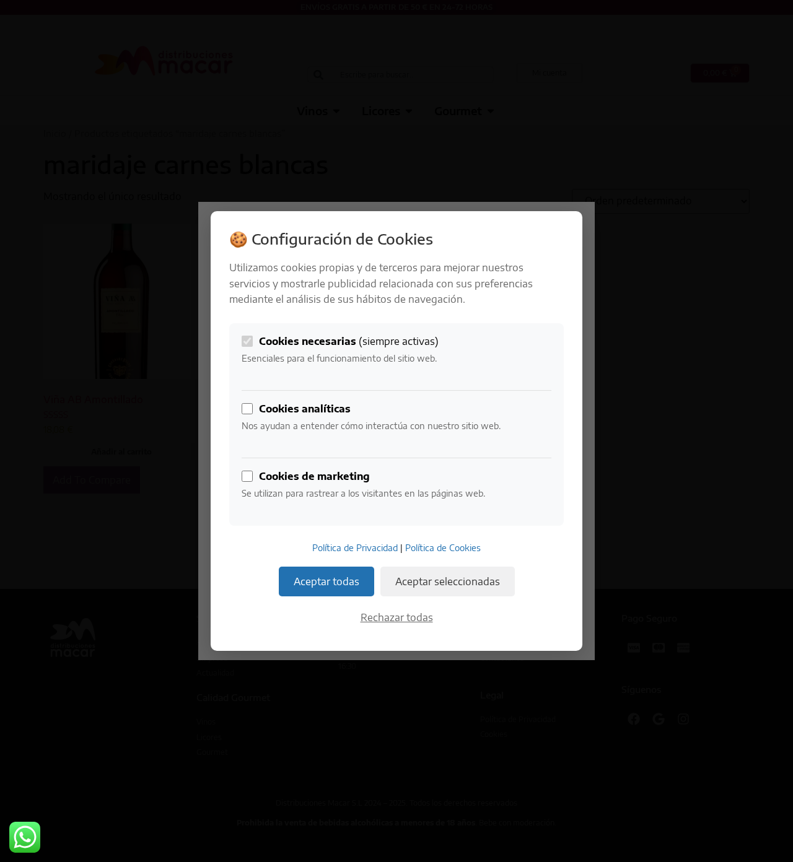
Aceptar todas (326, 581)
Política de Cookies (443, 547)
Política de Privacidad (355, 547)
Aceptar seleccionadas (447, 581)
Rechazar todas (397, 617)
